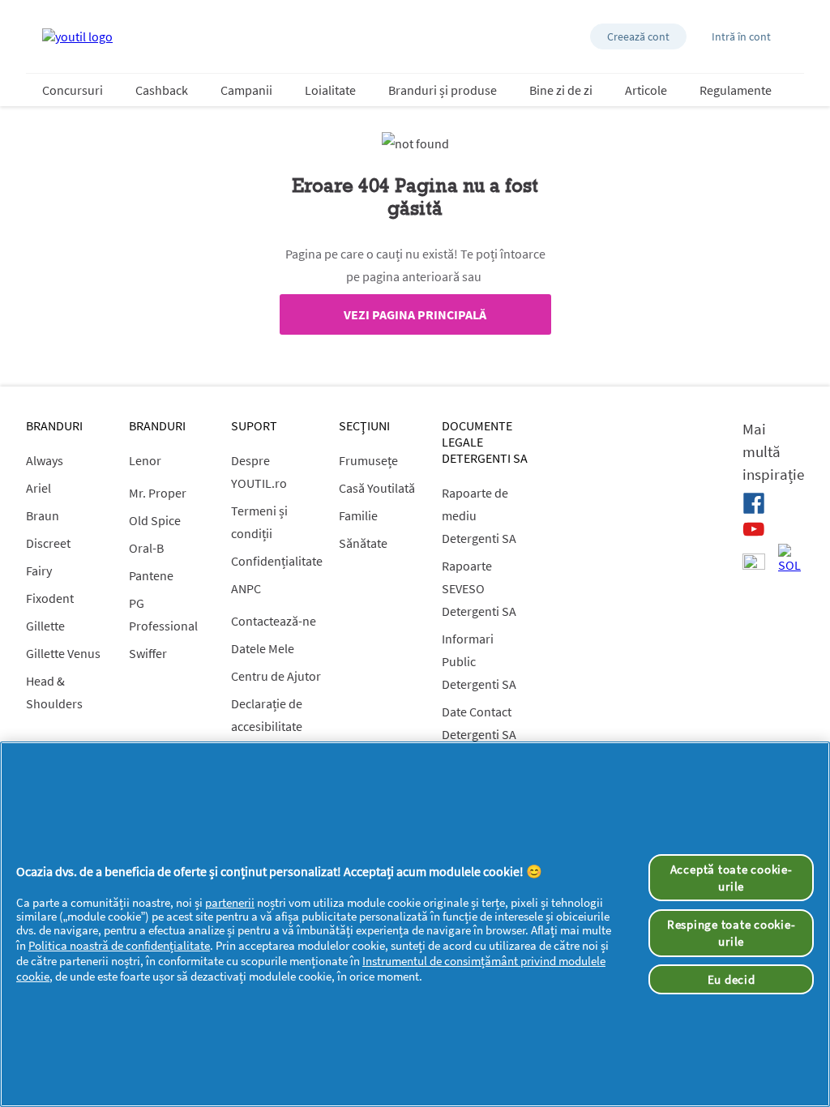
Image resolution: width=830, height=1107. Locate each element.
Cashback (161, 90)
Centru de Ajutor (276, 676)
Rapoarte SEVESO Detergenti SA (479, 588)
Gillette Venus (63, 653)
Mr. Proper (157, 493)
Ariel (38, 488)
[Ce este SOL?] (789, 558)
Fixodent (50, 598)
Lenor (145, 460)
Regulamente (736, 90)
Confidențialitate (277, 561)
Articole (646, 90)
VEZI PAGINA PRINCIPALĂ (415, 314)
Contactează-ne (273, 621)
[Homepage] (77, 36)
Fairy (39, 570)
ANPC (246, 588)
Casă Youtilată (377, 488)
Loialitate (330, 90)
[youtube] (753, 529)
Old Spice (155, 520)
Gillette (45, 626)
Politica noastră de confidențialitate (119, 945)
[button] (638, 36)
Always (44, 460)
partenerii (230, 902)
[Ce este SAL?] (753, 563)
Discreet (48, 543)
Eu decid (731, 979)
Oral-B (146, 548)
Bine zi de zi (561, 90)
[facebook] (753, 503)
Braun (42, 515)
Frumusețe (368, 460)
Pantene (151, 575)
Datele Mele (262, 648)
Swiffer (148, 653)
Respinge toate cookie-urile (731, 933)
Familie (358, 515)
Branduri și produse (442, 90)
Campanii (246, 90)
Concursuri (72, 90)
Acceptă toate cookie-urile (731, 877)
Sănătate (363, 543)
